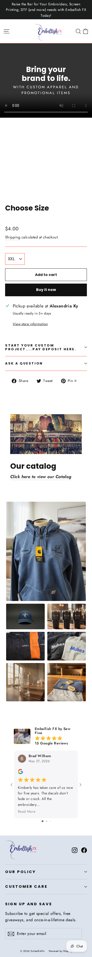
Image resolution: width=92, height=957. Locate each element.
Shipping (12, 237)
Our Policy (20, 871)
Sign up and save (28, 904)
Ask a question (24, 363)
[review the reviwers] (20, 772)
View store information (30, 323)
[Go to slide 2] (46, 821)
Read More (26, 811)
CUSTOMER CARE (26, 886)
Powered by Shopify (60, 951)
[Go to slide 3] (50, 821)
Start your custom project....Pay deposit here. (40, 347)
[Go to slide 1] (42, 821)
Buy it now (46, 289)
